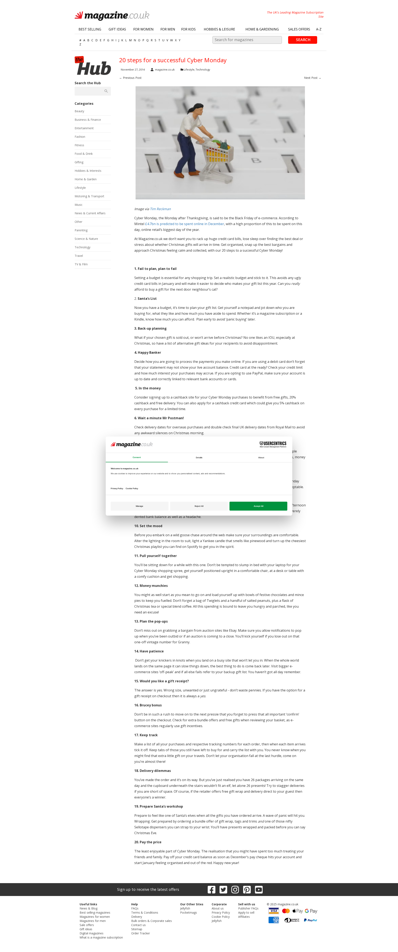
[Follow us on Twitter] (223, 889)
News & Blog (88, 908)
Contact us (138, 925)
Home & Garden (86, 179)
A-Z (319, 29)
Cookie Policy (221, 917)
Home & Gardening (262, 29)
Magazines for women (95, 917)
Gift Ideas (117, 29)
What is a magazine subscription (101, 937)
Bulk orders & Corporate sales (151, 921)
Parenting (81, 230)
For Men (167, 29)
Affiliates (244, 917)
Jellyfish (185, 908)
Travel (79, 256)
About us (218, 908)
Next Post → (312, 78)
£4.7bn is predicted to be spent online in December (184, 224)
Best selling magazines (95, 912)
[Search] (106, 91)
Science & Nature (86, 239)
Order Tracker (140, 933)
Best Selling (90, 29)
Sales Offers (299, 29)
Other (78, 222)
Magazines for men (93, 921)
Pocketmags (188, 912)
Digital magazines (91, 933)
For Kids (188, 29)
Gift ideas (86, 929)
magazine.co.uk (164, 69)
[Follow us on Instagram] (235, 889)
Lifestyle (189, 69)
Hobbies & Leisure (219, 29)
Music (79, 205)
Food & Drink (84, 154)
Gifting (79, 162)
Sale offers (87, 925)
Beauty (79, 111)
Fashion (80, 137)
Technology (203, 69)
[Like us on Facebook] (211, 889)
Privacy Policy (221, 912)
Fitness (79, 145)
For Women (143, 29)
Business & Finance (88, 120)
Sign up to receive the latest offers (148, 889)
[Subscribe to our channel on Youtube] (259, 889)
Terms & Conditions (144, 912)
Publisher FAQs (248, 908)
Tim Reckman (160, 209)
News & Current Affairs (90, 213)
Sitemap (136, 929)
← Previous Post (130, 78)
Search (303, 39)
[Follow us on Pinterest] (247, 889)
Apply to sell (246, 912)
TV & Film (81, 264)
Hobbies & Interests (88, 171)
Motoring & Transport (89, 196)
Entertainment (84, 128)
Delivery (136, 917)
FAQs (134, 908)
